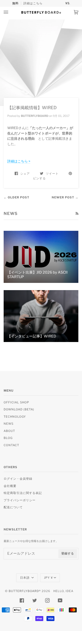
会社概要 (10, 486)
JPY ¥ (48, 577)
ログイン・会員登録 (18, 478)
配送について (13, 507)
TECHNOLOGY (15, 416)
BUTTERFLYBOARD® (25, 591)
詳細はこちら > (18, 161)
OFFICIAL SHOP (16, 402)
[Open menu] (10, 12)
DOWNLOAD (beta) (19, 409)
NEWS (8, 423)
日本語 (25, 577)
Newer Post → (65, 197)
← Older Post (16, 197)
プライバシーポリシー (20, 500)
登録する (67, 553)
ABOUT (9, 431)
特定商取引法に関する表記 (23, 493)
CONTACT (11, 445)
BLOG (8, 438)
